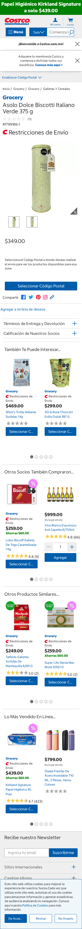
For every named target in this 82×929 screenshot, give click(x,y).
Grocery (18, 89)
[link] (23, 297)
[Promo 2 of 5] (36, 457)
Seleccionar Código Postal (41, 285)
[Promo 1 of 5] (31, 457)
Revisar (41, 918)
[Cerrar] (77, 44)
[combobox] (38, 32)
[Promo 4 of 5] (46, 457)
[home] (17, 21)
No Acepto (65, 918)
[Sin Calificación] (15, 119)
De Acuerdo (16, 918)
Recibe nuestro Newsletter (32, 837)
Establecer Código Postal (19, 77)
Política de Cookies (35, 905)
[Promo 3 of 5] (41, 457)
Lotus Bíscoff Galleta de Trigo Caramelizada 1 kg (21, 544)
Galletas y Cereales (56, 89)
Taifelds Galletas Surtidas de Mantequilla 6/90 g (19, 661)
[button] (71, 32)
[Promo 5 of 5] (50, 457)
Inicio (6, 89)
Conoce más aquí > (49, 65)
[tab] (41, 867)
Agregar (60, 557)
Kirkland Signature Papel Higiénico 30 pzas (18, 789)
